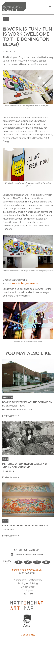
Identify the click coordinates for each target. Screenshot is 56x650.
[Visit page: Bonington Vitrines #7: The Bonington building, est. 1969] (28, 388)
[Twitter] (28, 562)
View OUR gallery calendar (29, 554)
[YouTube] (46, 562)
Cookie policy (28, 634)
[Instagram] (37, 562)
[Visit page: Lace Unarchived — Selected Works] (28, 509)
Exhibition (8, 397)
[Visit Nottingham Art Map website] (26, 605)
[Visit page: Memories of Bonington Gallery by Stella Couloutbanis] (28, 450)
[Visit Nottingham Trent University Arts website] (27, 621)
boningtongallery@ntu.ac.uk (26, 569)
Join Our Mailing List (29, 550)
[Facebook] (19, 562)
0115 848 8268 (27, 573)
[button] (50, 7)
